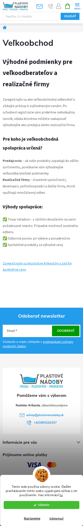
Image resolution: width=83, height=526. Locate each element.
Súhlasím (43, 505)
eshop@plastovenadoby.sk (45, 415)
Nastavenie (32, 518)
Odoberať (66, 331)
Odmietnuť (56, 518)
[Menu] (77, 6)
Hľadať (70, 16)
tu (61, 495)
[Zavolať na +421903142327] (50, 6)
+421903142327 (45, 422)
